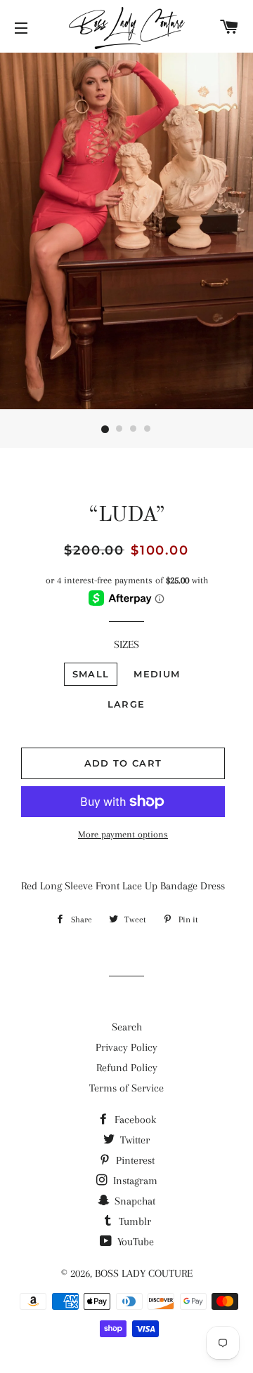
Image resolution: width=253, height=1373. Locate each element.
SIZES (126, 644)
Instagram (133, 1180)
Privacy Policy (126, 1047)
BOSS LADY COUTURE (144, 1273)
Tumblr (133, 1221)
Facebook (134, 1119)
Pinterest (134, 1160)
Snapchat (133, 1201)
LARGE (126, 704)
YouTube (134, 1241)
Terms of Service (126, 1088)
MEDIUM (157, 673)
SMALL (91, 673)
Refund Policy (126, 1067)
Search (127, 1027)
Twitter (133, 1140)
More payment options (123, 834)
